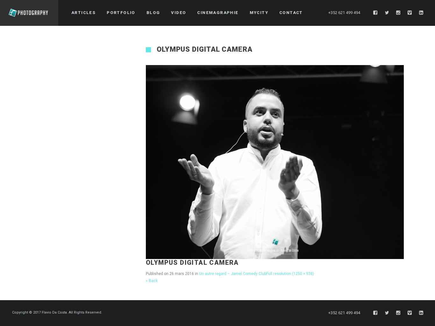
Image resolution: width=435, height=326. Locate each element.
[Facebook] (375, 13)
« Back (152, 280)
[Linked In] (421, 13)
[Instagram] (398, 13)
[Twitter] (387, 13)
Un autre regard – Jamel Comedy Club (232, 273)
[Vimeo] (410, 13)
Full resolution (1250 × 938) (290, 273)
